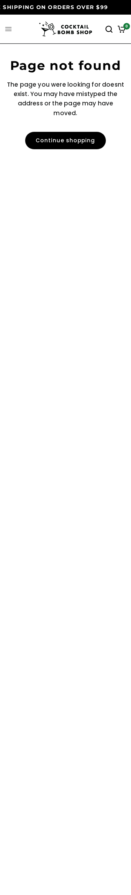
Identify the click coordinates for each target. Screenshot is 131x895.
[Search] (109, 29)
